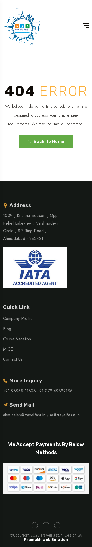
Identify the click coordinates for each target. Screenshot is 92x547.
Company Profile (18, 318)
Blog (7, 329)
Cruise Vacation (17, 339)
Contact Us (12, 359)
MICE (8, 349)
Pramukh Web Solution (46, 540)
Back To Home (49, 141)
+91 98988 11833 (19, 391)
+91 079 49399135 (55, 391)
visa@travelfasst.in (63, 415)
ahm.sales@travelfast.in (24, 415)
